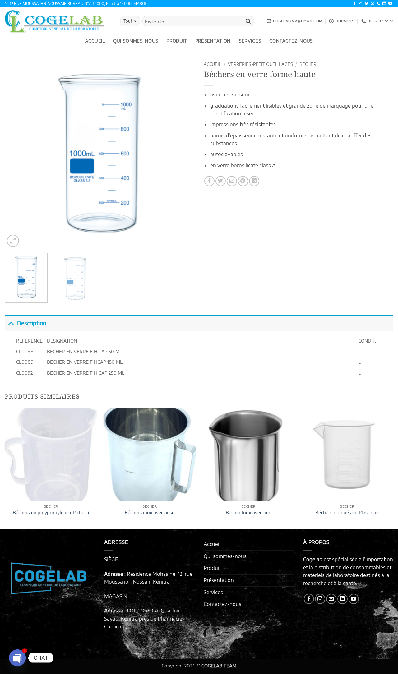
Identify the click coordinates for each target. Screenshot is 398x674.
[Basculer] (11, 323)
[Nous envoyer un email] (372, 4)
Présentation (213, 40)
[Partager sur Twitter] (220, 181)
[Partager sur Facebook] (209, 181)
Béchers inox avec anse (149, 512)
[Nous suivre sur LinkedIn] (384, 4)
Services (250, 40)
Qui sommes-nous (136, 40)
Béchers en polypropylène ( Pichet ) (51, 512)
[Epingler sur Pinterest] (243, 181)
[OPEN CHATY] (17, 657)
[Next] (182, 154)
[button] (13, 241)
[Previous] (16, 154)
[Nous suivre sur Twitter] (366, 4)
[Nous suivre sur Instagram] (360, 4)
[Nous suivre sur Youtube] (390, 4)
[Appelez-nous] (378, 4)
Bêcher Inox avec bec (248, 512)
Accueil (95, 40)
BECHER (307, 64)
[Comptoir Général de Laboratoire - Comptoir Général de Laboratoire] (58, 21)
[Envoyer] (248, 21)
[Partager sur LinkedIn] (254, 181)
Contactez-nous (291, 40)
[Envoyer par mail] (232, 181)
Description (31, 323)
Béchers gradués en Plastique (347, 512)
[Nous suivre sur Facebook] (354, 4)
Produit (176, 40)
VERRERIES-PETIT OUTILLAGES (260, 64)
